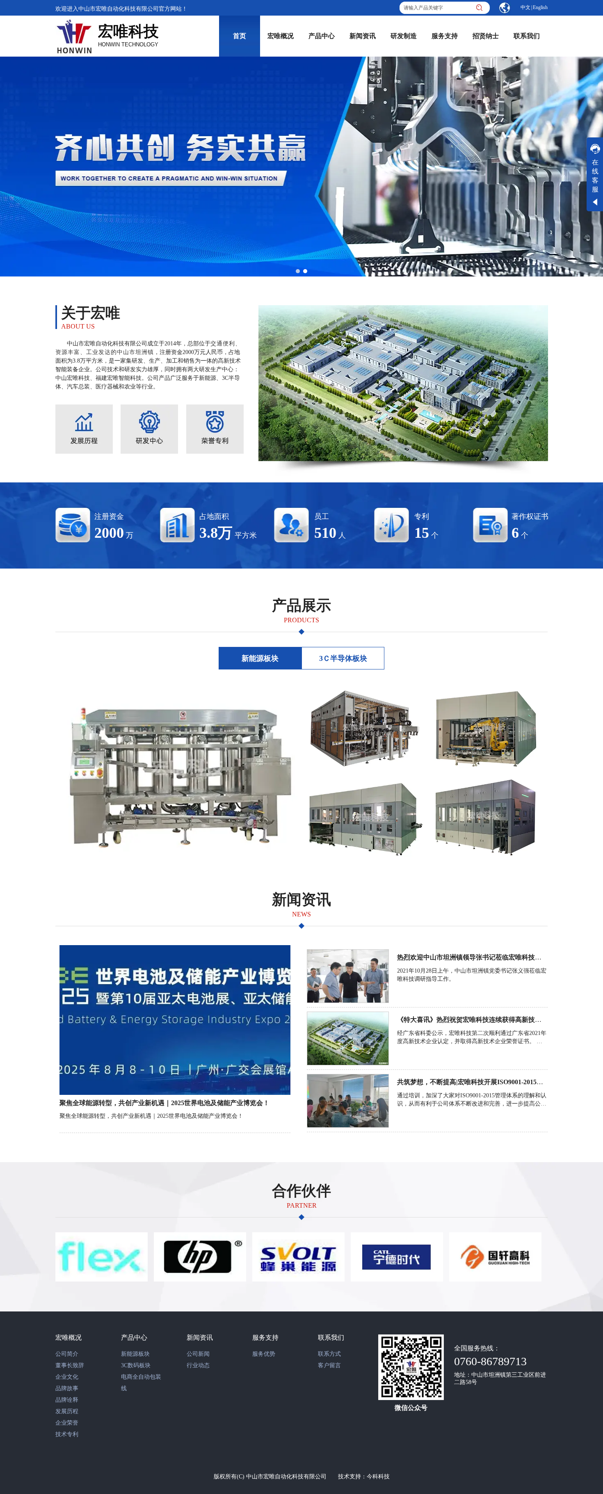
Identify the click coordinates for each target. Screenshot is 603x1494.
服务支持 (265, 1337)
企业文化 (66, 1377)
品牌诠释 (66, 1400)
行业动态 (198, 1365)
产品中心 (134, 1337)
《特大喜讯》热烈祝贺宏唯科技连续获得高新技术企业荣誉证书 (489, 1019)
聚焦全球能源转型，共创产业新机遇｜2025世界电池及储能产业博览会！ (164, 1102)
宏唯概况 (68, 1337)
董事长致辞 (69, 1365)
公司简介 (66, 1354)
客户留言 (329, 1365)
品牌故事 (66, 1388)
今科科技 (378, 1476)
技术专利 (66, 1434)
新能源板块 (135, 1354)
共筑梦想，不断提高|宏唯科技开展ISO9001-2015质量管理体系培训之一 (499, 1081)
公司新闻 (198, 1354)
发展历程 (66, 1411)
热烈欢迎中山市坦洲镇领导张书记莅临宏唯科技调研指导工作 (485, 957)
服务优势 (263, 1354)
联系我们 (331, 1337)
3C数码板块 (136, 1365)
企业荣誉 (66, 1423)
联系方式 (329, 1354)
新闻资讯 (200, 1337)
